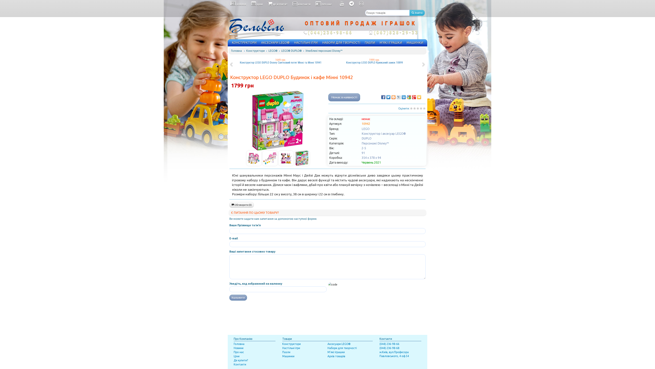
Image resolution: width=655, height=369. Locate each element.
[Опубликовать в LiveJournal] (399, 97)
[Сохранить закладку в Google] (409, 97)
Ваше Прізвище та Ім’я (245, 225)
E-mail (233, 238)
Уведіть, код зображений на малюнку (255, 283)
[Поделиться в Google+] (414, 97)
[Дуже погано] (411, 108)
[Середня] (418, 108)
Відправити (238, 297)
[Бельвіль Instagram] (361, 4)
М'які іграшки (336, 352)
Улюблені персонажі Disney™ (324, 50)
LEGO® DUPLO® (291, 50)
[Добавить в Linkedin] (404, 97)
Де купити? (241, 360)
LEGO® (273, 50)
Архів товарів (336, 356)
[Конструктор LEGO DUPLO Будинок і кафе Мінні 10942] (278, 121)
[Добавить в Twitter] (388, 97)
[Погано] (414, 108)
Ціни (236, 356)
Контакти (240, 364)
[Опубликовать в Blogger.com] (393, 97)
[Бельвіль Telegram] (352, 4)
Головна (236, 50)
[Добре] (424, 108)
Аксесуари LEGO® (339, 343)
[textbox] (387, 13)
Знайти (418, 12)
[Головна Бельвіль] (261, 28)
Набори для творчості (342, 348)
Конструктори (255, 50)
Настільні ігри (291, 348)
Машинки (288, 356)
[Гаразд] (421, 108)
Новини (238, 348)
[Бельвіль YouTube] (342, 4)
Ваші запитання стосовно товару (252, 251)
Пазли (286, 352)
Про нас (239, 352)
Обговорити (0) (243, 205)
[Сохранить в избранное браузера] (419, 97)
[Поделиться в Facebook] (383, 97)
